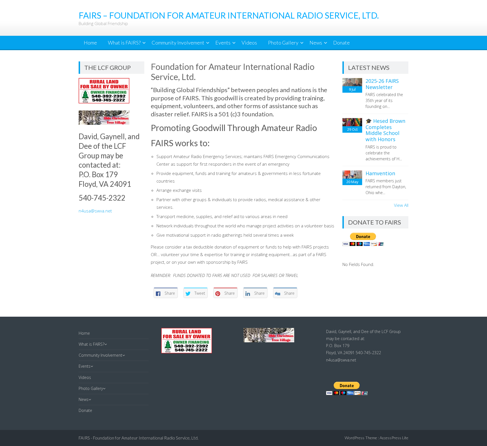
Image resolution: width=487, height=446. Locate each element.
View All (401, 205)
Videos (249, 42)
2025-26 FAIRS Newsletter (382, 83)
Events (223, 42)
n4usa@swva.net (95, 211)
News (315, 42)
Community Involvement (178, 42)
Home (90, 42)
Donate (341, 42)
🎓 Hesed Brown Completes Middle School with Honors (385, 130)
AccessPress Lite (394, 437)
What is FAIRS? (124, 42)
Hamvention (380, 173)
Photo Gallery (283, 42)
